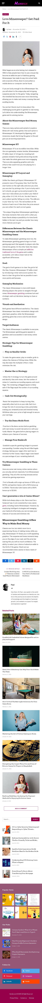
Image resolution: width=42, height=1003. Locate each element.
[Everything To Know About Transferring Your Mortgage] (6, 874)
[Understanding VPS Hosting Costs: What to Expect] (6, 863)
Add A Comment (21, 808)
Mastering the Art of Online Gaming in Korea (19, 734)
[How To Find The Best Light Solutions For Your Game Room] (21, 688)
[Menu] (3, 3)
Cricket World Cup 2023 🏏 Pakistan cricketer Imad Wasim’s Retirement (11, 574)
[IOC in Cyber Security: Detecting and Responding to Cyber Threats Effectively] (6, 830)
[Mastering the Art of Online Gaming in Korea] (21, 720)
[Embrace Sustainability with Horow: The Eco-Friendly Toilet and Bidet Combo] (6, 841)
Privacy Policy (14, 998)
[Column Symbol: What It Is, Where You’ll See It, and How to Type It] (6, 932)
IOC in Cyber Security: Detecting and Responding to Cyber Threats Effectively (25, 829)
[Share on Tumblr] (16, 36)
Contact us (23, 998)
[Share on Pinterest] (10, 36)
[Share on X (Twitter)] (7, 36)
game (4, 506)
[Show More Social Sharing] (20, 36)
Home (4, 9)
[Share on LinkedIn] (13, 36)
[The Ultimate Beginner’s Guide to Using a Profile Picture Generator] (6, 944)
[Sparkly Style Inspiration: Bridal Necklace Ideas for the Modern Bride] (6, 852)
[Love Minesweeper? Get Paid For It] (21, 53)
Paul (9, 29)
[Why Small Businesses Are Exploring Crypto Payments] (6, 955)
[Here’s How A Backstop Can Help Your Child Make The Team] (21, 656)
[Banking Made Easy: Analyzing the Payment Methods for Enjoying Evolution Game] (21, 782)
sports (5, 14)
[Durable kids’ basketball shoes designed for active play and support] (21, 624)
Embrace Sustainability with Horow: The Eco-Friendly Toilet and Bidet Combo (25, 840)
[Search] (39, 3)
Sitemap (31, 998)
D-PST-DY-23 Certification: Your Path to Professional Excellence (30, 574)
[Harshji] (21, 3)
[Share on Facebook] (3, 36)
